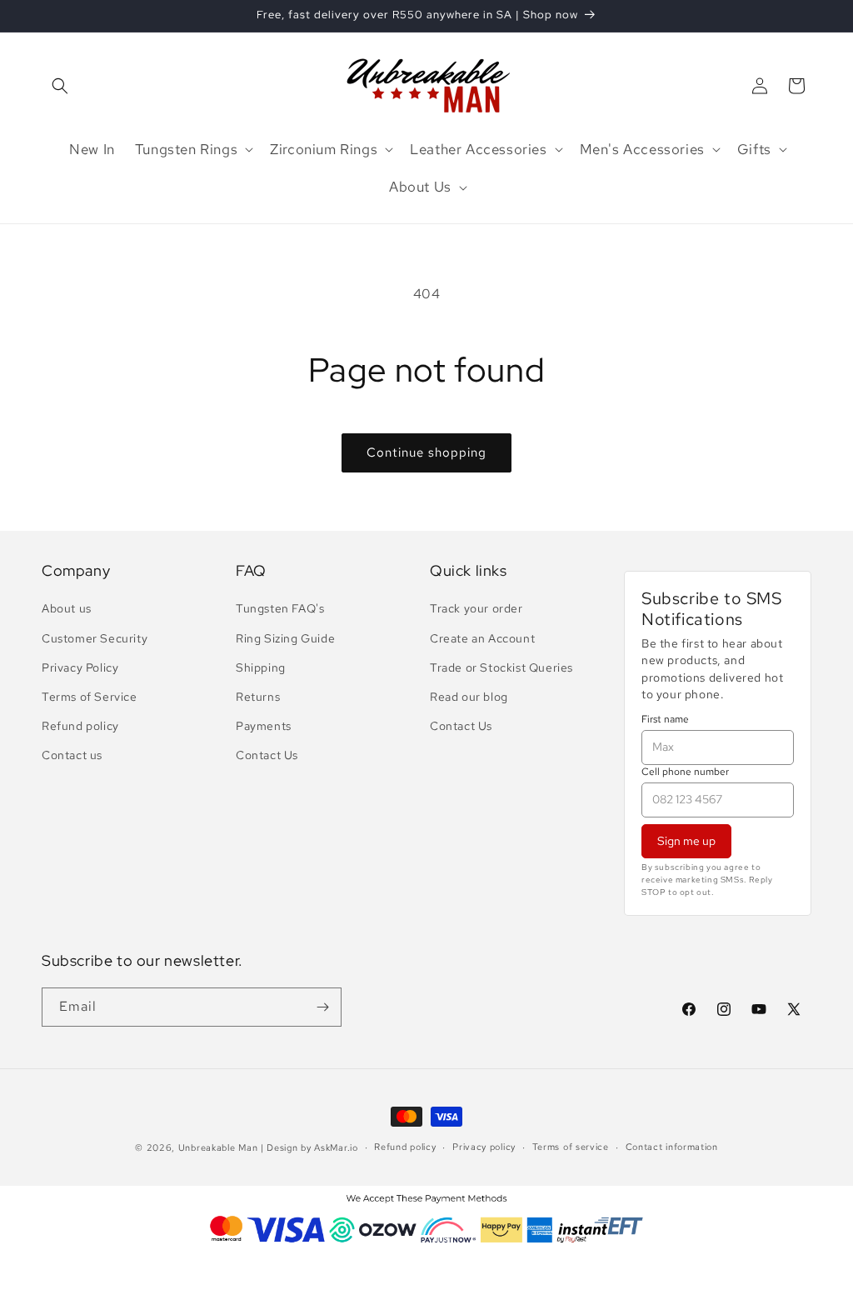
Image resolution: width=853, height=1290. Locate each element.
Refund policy (80, 725)
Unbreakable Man (218, 1147)
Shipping (261, 667)
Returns (258, 696)
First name (665, 719)
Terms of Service (89, 696)
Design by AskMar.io (312, 1147)
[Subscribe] (322, 1007)
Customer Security (94, 638)
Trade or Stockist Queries (501, 667)
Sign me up (686, 840)
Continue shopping (426, 452)
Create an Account (482, 638)
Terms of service (570, 1146)
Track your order (476, 608)
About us (67, 608)
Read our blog (469, 696)
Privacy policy (484, 1146)
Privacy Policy (80, 667)
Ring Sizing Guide (285, 638)
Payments (264, 725)
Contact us (72, 755)
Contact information (672, 1146)
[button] (60, 86)
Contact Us (267, 755)
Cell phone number (685, 771)
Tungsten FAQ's (280, 608)
